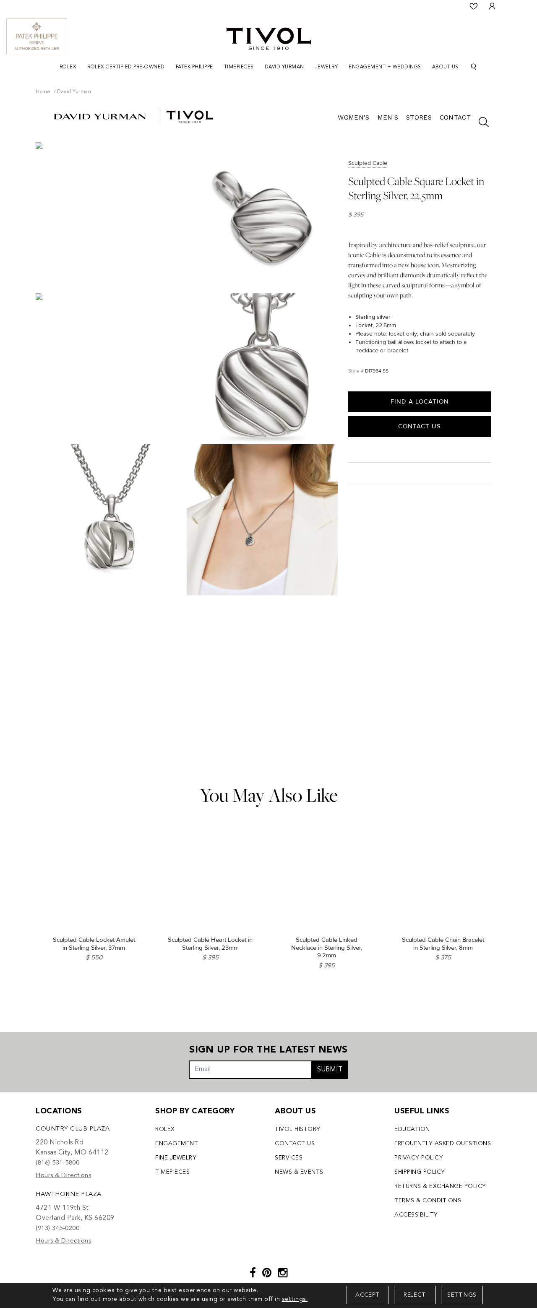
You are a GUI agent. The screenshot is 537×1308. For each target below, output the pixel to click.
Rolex (165, 1129)
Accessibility (416, 1215)
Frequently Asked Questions (442, 1143)
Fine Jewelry (175, 1158)
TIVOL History (298, 1129)
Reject (414, 1295)
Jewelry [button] (326, 67)
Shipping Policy (419, 1172)
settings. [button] (295, 1299)
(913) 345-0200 (57, 1228)
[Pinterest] (267, 1274)
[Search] (473, 67)
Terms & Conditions (427, 1201)
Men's (388, 117)
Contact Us (419, 426)
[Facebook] (253, 1274)
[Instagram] (283, 1274)
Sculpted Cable (367, 163)
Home (43, 91)
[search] (479, 122)
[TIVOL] (269, 37)
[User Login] (492, 6)
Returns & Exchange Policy (440, 1186)
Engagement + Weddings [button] (385, 67)
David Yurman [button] (284, 67)
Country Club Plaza (72, 1129)
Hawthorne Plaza (69, 1194)
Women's (353, 117)
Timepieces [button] (239, 67)
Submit (330, 1069)
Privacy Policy (418, 1158)
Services (288, 1158)
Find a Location (420, 401)
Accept (367, 1295)
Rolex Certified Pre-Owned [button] (126, 67)
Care (357, 472)
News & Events (299, 1172)
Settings (461, 1295)
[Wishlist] (473, 6)
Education (412, 1129)
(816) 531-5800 (57, 1163)
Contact (455, 117)
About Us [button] (445, 67)
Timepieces (172, 1172)
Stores (419, 117)
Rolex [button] (68, 67)
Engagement (176, 1143)
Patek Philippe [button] (194, 67)
